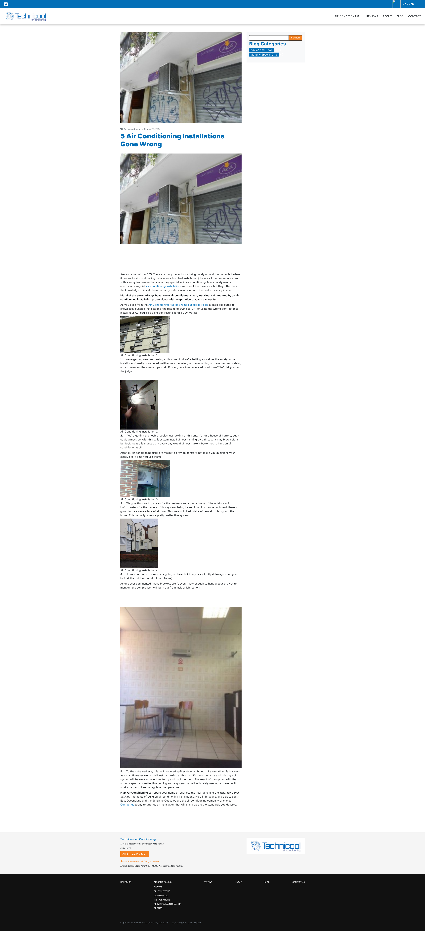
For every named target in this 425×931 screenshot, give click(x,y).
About (387, 16)
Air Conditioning (347, 16)
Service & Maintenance (167, 904)
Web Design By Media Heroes (186, 922)
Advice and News (261, 50)
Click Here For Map (134, 854)
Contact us (127, 804)
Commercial (161, 895)
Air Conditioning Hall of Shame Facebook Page (178, 304)
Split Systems (162, 891)
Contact (414, 16)
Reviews (372, 16)
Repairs (158, 908)
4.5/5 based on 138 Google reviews (141, 861)
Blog (400, 16)
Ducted (158, 887)
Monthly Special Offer (264, 54)
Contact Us (298, 882)
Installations (162, 900)
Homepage (125, 882)
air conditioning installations (163, 286)
